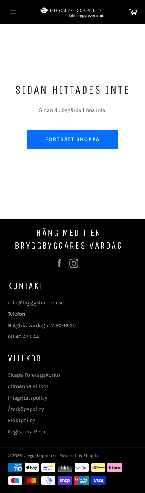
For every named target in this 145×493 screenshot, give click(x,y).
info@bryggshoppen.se (36, 302)
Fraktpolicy (21, 420)
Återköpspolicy (26, 409)
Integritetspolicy (28, 398)
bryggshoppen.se (41, 455)
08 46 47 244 (23, 336)
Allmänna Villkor (28, 386)
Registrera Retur (27, 431)
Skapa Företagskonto (34, 375)
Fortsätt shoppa (72, 139)
